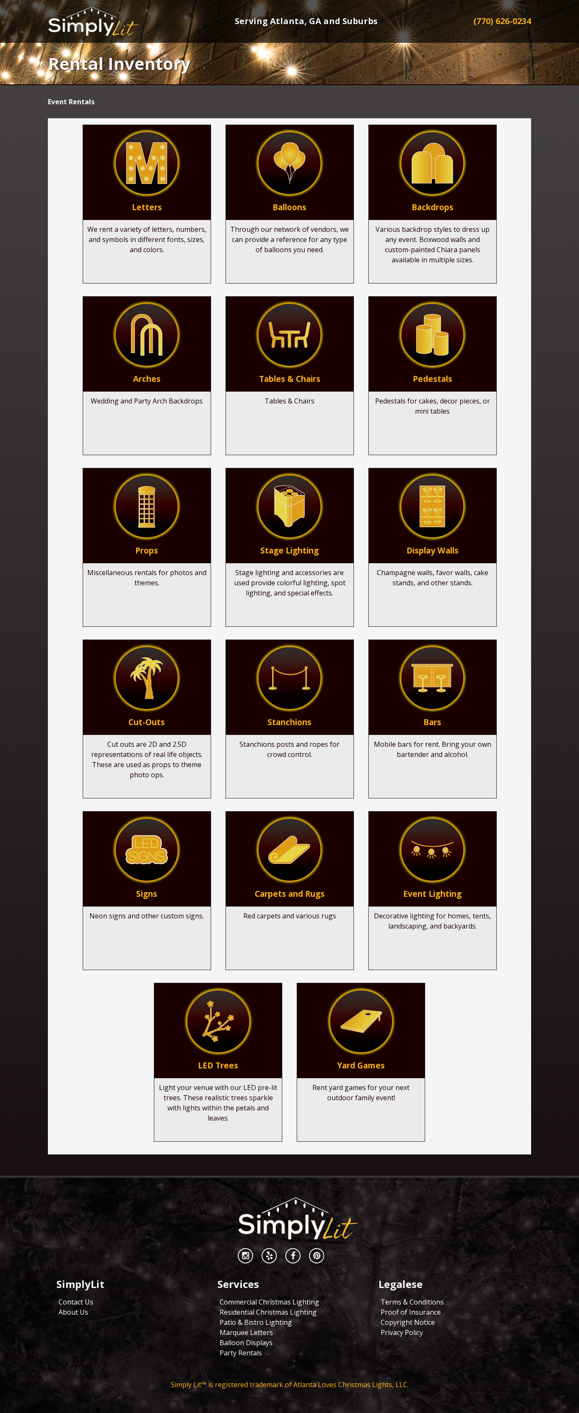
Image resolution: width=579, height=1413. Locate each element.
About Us (73, 1312)
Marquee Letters (246, 1332)
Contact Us (75, 1302)
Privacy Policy (402, 1332)
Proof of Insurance (411, 1312)
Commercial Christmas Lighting (269, 1302)
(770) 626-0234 (502, 21)
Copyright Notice (408, 1322)
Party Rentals (241, 1352)
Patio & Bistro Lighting (256, 1322)
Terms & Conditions (412, 1302)
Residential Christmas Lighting (268, 1312)
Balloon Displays (246, 1342)
